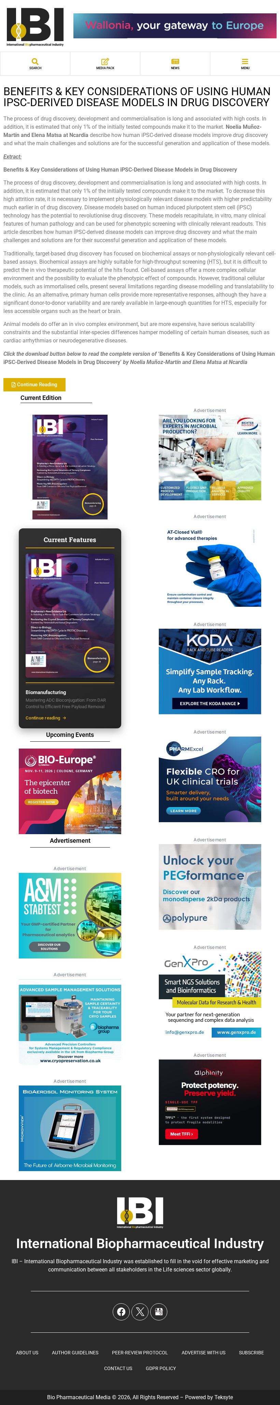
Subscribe (251, 1352)
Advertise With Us (203, 1352)
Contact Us (118, 1368)
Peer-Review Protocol (140, 1352)
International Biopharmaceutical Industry (140, 1243)
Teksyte (223, 1397)
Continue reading (43, 717)
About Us (27, 1352)
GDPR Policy (161, 1368)
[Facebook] (121, 1311)
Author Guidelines (75, 1352)
